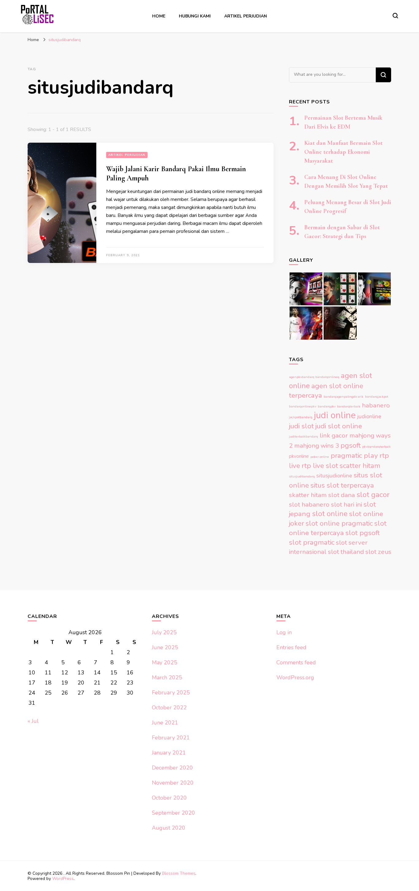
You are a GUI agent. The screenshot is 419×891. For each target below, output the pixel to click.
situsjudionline (334, 475)
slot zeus (378, 551)
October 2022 (169, 707)
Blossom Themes (178, 873)
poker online (319, 456)
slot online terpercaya (337, 528)
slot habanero (309, 504)
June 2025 (165, 647)
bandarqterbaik (348, 406)
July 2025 (164, 632)
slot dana (341, 495)
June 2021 (165, 722)
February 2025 (171, 692)
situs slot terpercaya (342, 485)
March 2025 (167, 677)
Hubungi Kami (195, 16)
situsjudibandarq (302, 476)
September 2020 (173, 812)
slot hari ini (346, 504)
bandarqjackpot (376, 396)
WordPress (63, 878)
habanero (376, 405)
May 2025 (164, 662)
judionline (369, 416)
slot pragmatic (311, 542)
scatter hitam (360, 465)
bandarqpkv (327, 406)
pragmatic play (354, 455)
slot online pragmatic (339, 523)
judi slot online (338, 426)
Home (158, 16)
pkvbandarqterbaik (376, 446)
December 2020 (172, 767)
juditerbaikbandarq (303, 436)
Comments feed (296, 662)
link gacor (334, 435)
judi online (335, 415)
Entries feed (291, 647)
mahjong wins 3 (316, 445)
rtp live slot (320, 465)
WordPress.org (295, 677)
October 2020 (169, 797)
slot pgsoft (362, 533)
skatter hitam (308, 495)
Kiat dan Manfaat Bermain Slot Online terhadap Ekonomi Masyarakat (343, 151)
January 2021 (169, 752)
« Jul (33, 721)
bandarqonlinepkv (302, 406)
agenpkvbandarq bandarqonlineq (314, 377)
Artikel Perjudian (245, 16)
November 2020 (173, 782)
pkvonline (299, 456)
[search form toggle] (395, 15)
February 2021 (171, 737)
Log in (284, 632)
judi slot (301, 426)
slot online (330, 513)
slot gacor (373, 494)
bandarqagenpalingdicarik (343, 396)
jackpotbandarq (300, 417)
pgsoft (350, 445)
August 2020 (168, 827)
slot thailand (346, 551)
